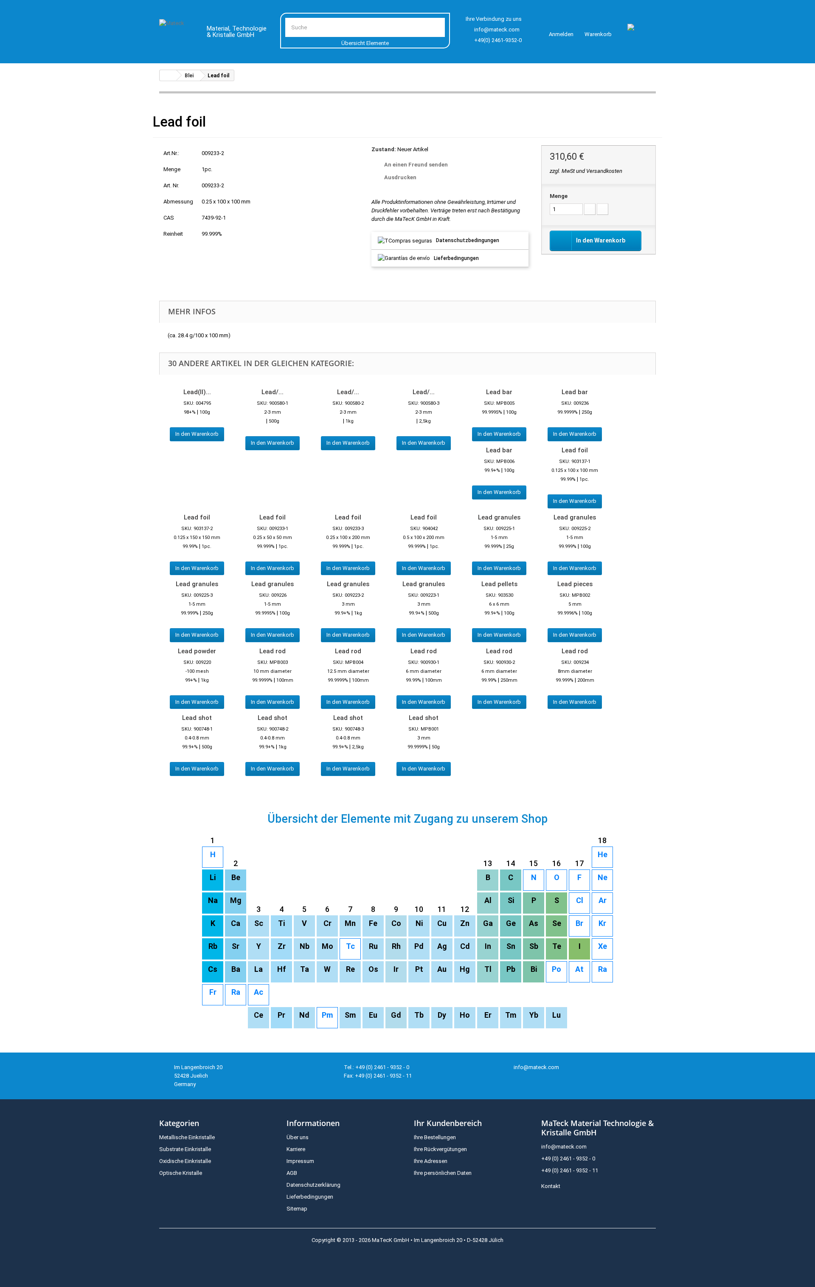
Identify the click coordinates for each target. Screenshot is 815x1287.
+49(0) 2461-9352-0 (498, 40)
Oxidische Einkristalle (185, 1161)
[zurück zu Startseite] (168, 75)
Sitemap (297, 1208)
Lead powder (197, 651)
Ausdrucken (400, 177)
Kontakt (550, 1186)
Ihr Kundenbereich (448, 1123)
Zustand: (383, 149)
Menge (559, 196)
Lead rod (272, 651)
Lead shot (197, 718)
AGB (292, 1173)
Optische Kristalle (180, 1173)
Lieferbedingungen (456, 258)
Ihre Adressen (430, 1161)
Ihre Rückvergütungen (440, 1149)
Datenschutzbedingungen (467, 240)
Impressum (300, 1161)
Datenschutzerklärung (313, 1185)
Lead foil (575, 450)
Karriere (296, 1149)
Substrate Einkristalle (185, 1149)
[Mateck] (176, 33)
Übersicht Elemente (365, 43)
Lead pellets (499, 584)
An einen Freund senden (416, 164)
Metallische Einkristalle (187, 1137)
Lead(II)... (197, 392)
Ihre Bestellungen (435, 1137)
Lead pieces (575, 584)
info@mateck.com (497, 29)
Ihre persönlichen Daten (443, 1173)
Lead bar (499, 392)
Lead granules (499, 517)
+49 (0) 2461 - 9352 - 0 (568, 1158)
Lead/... (272, 392)
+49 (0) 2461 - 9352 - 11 (569, 1170)
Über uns (298, 1137)
